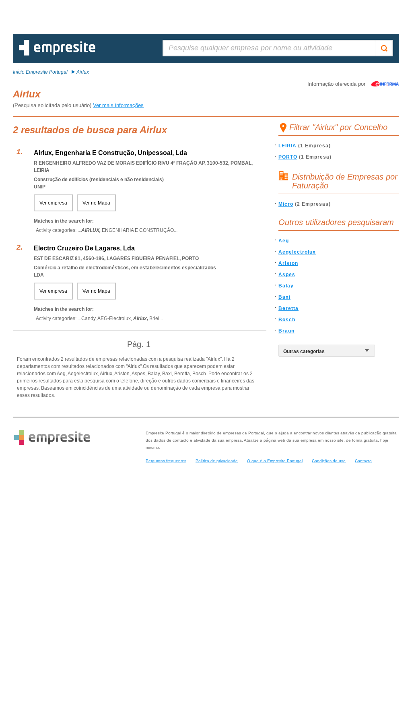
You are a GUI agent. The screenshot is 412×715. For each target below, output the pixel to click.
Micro (285, 204)
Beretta (288, 308)
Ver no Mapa (96, 203)
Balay (286, 286)
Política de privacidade (217, 461)
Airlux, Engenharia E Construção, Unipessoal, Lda (110, 152)
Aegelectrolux (297, 252)
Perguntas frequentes (166, 461)
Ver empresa (53, 203)
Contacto (363, 461)
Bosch (286, 319)
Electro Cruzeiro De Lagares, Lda (84, 248)
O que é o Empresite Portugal (275, 461)
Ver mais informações (118, 105)
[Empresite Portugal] (57, 54)
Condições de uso (329, 461)
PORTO (287, 157)
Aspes (286, 274)
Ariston (288, 263)
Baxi (284, 297)
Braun (286, 331)
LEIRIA (287, 146)
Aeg (283, 241)
